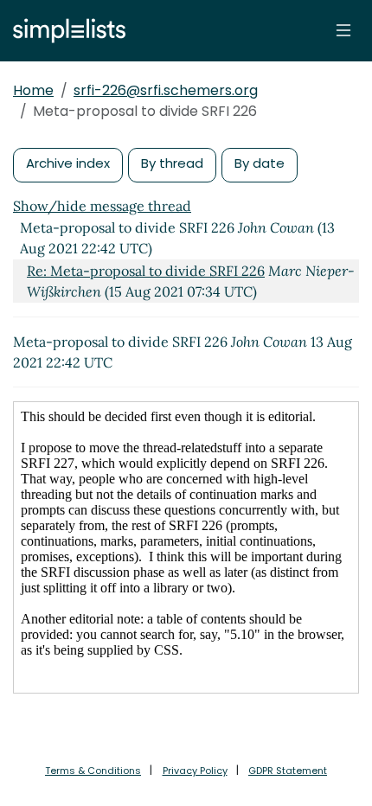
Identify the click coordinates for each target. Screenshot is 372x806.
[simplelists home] (65, 30)
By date (259, 163)
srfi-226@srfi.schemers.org (166, 90)
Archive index (68, 163)
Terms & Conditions (93, 770)
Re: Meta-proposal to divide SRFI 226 (146, 270)
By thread (172, 163)
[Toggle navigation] (343, 30)
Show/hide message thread (102, 205)
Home (33, 90)
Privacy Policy (195, 770)
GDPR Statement (287, 770)
